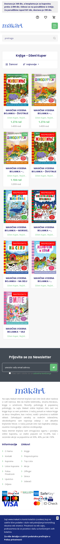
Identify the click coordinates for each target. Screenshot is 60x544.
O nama (9, 451)
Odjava (8, 484)
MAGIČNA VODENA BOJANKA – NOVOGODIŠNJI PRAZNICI (44, 229)
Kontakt (8, 456)
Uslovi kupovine (12, 466)
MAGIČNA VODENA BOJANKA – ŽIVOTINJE (44, 170)
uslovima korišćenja (42, 373)
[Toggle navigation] (55, 26)
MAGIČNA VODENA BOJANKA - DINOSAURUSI (44, 112)
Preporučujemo (31, 456)
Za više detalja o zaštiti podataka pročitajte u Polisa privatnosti (27, 538)
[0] (54, 17)
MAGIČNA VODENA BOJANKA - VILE (16, 330)
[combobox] (34, 64)
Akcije (26, 466)
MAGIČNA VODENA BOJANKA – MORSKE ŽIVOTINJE (16, 229)
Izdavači (27, 481)
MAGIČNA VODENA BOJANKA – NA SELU (16, 280)
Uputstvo (9, 479)
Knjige (27, 451)
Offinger (27, 471)
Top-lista (28, 461)
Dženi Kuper (12, 117)
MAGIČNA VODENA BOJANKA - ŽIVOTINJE (16, 112)
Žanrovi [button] (13, 64)
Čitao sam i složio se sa (31, 373)
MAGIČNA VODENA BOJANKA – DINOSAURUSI (16, 170)
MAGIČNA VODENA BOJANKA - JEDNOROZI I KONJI (44, 280)
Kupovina (9, 461)
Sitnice (27, 476)
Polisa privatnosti (10, 472)
